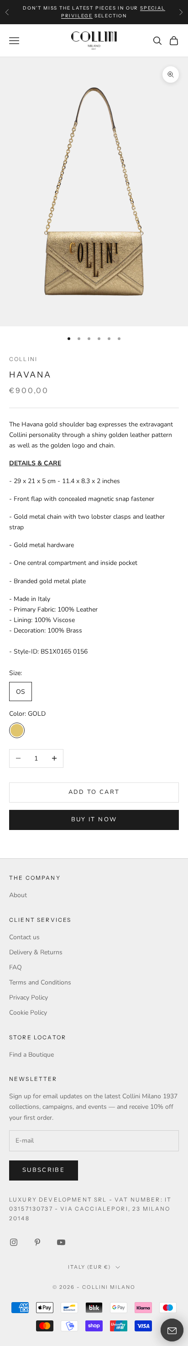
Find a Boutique (31, 1054)
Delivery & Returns (36, 952)
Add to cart (94, 792)
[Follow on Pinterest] (37, 1242)
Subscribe (43, 1170)
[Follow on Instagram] (13, 1242)
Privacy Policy (28, 997)
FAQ (15, 967)
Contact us (24, 937)
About (18, 895)
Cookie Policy (28, 1012)
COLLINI (23, 359)
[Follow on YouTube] (61, 1242)
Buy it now (94, 819)
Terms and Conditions (40, 982)
